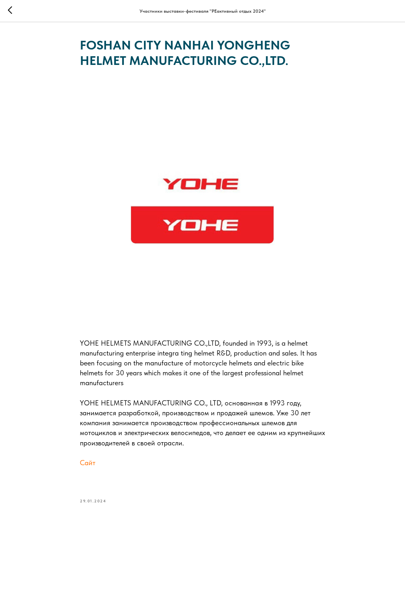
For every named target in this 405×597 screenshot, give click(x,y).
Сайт (87, 462)
